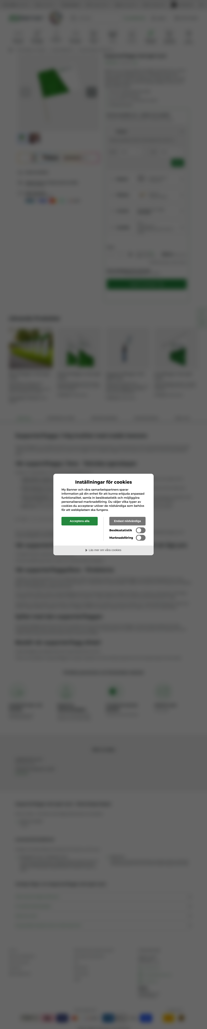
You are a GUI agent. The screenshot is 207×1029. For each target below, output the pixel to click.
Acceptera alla (79, 521)
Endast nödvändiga (127, 521)
